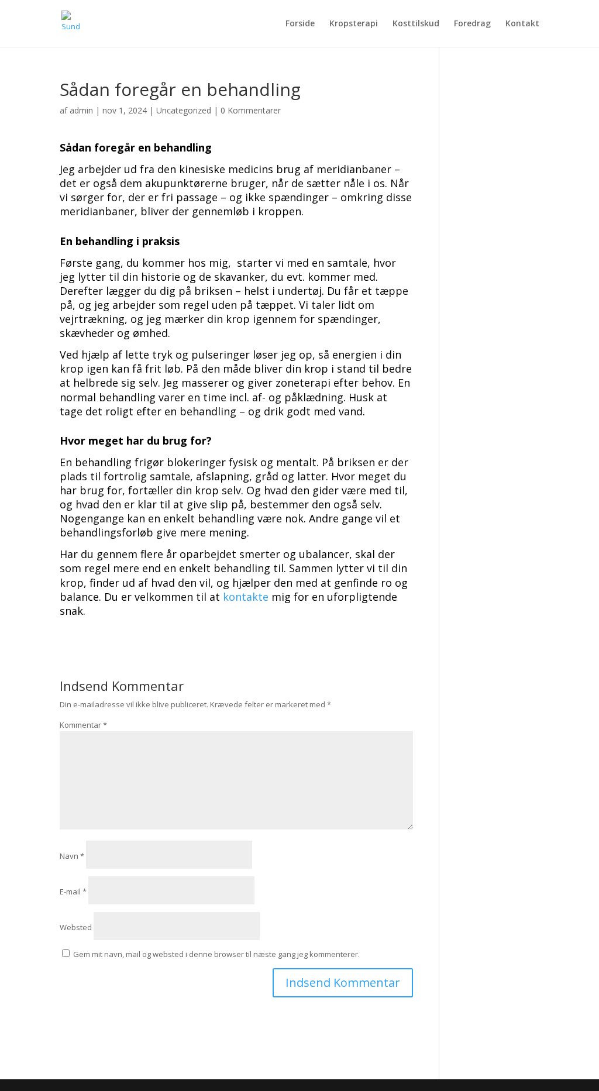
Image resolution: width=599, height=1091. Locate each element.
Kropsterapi (353, 24)
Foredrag (472, 24)
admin (81, 110)
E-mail (73, 891)
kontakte (245, 597)
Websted (76, 927)
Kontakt (522, 24)
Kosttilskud (416, 24)
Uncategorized (183, 110)
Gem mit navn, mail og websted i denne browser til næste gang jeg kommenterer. (216, 954)
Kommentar (83, 725)
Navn (72, 856)
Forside (300, 24)
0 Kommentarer (251, 110)
